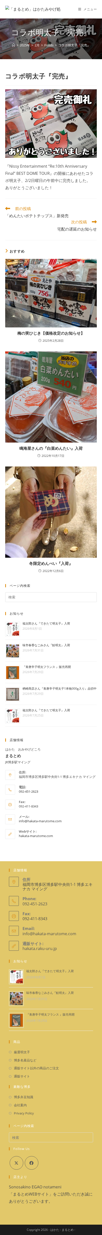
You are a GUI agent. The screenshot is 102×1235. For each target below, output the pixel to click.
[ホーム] (13, 45)
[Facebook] (31, 1163)
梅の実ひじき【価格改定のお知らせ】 (51, 333)
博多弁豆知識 (23, 1097)
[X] (16, 1163)
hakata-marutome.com (36, 836)
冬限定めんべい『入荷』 (51, 563)
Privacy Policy (24, 1113)
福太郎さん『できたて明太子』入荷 (46, 623)
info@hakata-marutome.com (40, 821)
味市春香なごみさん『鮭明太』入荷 (46, 645)
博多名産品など (25, 1060)
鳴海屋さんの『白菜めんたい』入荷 (51, 448)
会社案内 (20, 1105)
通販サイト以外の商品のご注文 (36, 1068)
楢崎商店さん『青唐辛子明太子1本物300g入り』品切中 (60, 688)
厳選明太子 (22, 1052)
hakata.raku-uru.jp (40, 948)
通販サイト (22, 1076)
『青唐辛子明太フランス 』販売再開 (47, 667)
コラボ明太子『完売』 (74, 45)
